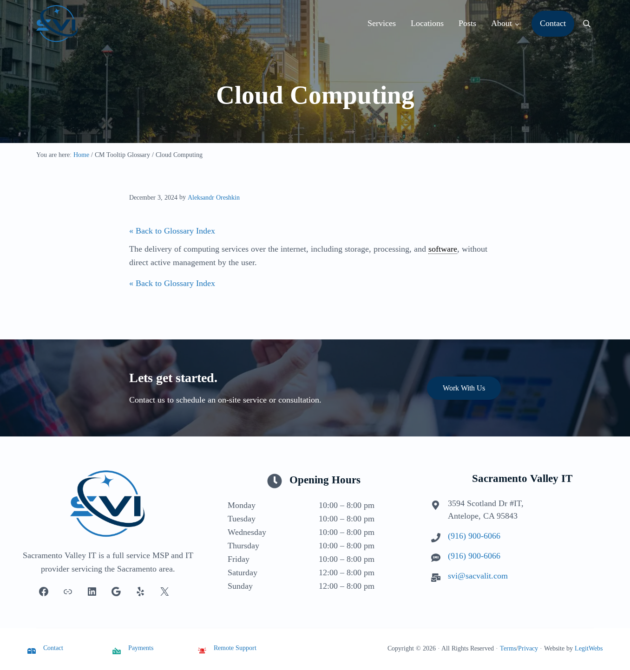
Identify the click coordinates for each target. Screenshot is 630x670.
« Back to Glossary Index (172, 230)
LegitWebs (589, 648)
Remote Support (235, 647)
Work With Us (464, 388)
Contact (53, 647)
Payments (140, 647)
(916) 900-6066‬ (474, 535)
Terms (508, 648)
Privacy (528, 648)
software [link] (442, 249)
